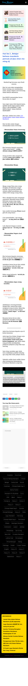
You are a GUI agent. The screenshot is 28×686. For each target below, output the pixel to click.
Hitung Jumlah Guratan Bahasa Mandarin (13, 637)
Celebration (7, 527)
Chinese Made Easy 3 (18, 486)
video (15, 394)
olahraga (5, 545)
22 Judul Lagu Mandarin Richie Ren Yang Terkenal (13, 649)
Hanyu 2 (14, 501)
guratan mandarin (18, 534)
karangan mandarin (17, 523)
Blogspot (11, 655)
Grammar (7, 486)
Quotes (21, 508)
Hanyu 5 (17, 504)
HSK (8, 497)
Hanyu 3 (22, 501)
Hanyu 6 (17, 512)
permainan (21, 519)
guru (22, 493)
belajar (5, 394)
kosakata (10, 475)
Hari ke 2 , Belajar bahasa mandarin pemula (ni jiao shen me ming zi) (16, 420)
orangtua (7, 501)
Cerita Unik (14, 482)
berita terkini (14, 490)
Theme (22, 655)
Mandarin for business (11, 493)
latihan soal (9, 538)
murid (10, 394)
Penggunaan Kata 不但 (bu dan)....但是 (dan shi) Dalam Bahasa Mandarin (13, 643)
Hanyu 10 (14, 549)
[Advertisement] (14, 572)
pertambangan (11, 541)
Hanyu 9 (21, 553)
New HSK (7, 534)
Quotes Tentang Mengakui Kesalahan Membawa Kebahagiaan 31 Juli (11, 631)
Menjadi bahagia (8, 512)
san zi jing (19, 530)
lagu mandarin (10, 516)
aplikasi (22, 527)
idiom (13, 497)
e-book (23, 479)
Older (21, 467)
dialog (20, 541)
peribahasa (10, 530)
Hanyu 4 (10, 504)
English (6, 549)
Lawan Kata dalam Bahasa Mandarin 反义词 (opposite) (11, 620)
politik (12, 545)
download (18, 475)
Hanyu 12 (7, 553)
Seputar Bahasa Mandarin (11, 479)
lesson (16, 527)
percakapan (19, 538)
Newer (7, 467)
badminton (10, 556)
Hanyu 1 (19, 497)
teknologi (20, 516)
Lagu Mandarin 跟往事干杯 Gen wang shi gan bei (12, 625)
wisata (7, 523)
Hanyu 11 (21, 549)
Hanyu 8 (14, 553)
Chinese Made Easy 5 (11, 508)
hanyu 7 (18, 556)
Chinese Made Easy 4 (10, 519)
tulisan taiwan (21, 545)
